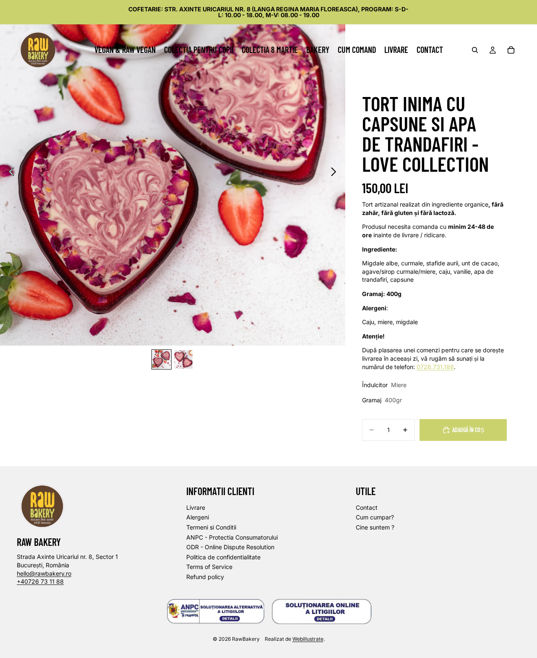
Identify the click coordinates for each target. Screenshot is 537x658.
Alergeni (197, 517)
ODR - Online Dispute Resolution (230, 547)
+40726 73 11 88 (40, 581)
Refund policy (205, 576)
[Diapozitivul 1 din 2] (161, 359)
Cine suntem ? (375, 527)
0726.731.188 (435, 366)
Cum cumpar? (375, 517)
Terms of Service (209, 567)
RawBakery (246, 639)
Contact (367, 507)
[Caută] (475, 50)
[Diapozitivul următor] (335, 173)
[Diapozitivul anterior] (9, 173)
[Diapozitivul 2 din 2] (183, 359)
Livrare (195, 507)
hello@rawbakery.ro (44, 573)
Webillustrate (307, 639)
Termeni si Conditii (211, 527)
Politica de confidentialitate (223, 557)
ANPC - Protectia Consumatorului (232, 537)
